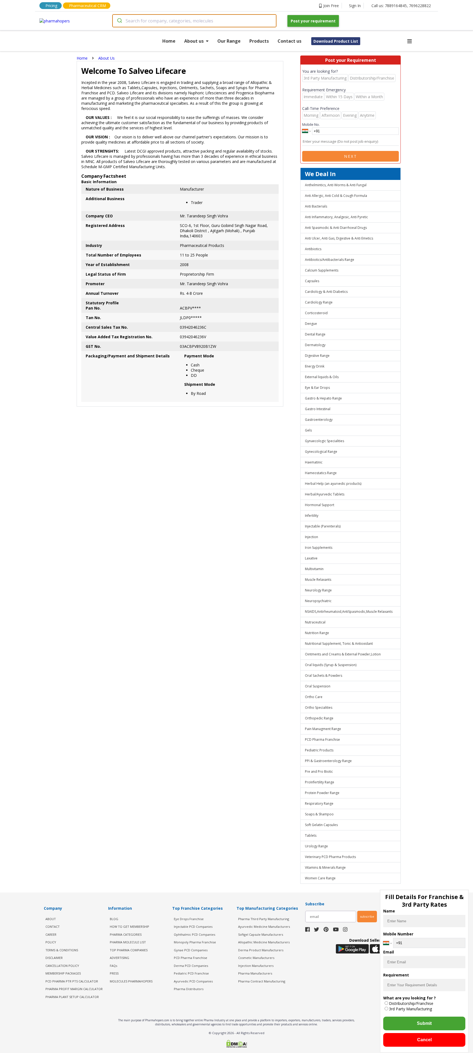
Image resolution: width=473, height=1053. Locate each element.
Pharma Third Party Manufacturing (263, 919)
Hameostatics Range (321, 473)
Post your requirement (313, 21)
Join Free (331, 5)
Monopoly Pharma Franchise (195, 942)
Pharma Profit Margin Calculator (74, 989)
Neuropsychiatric (318, 601)
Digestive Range (317, 355)
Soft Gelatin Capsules (321, 824)
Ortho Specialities (318, 707)
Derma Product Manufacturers (260, 950)
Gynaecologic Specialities (324, 441)
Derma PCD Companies (191, 966)
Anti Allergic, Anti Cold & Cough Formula (336, 195)
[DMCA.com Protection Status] (236, 1044)
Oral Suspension (317, 686)
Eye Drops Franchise (189, 919)
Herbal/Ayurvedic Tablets (324, 494)
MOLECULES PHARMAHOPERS (131, 981)
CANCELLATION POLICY (62, 966)
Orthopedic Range (319, 718)
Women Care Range (320, 878)
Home (168, 41)
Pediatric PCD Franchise (191, 973)
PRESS (114, 973)
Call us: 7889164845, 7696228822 (401, 5)
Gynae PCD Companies (190, 950)
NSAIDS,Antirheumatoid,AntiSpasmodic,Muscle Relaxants (349, 611)
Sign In (355, 5)
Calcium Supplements (321, 270)
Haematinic (313, 462)
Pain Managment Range (323, 729)
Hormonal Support (319, 505)
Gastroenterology (319, 419)
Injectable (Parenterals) (323, 526)
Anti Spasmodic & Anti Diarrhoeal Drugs (336, 227)
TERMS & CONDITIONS (61, 950)
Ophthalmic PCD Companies (194, 934)
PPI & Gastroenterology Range (328, 761)
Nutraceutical (315, 622)
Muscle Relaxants (318, 579)
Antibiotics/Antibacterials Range (329, 259)
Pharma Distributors (188, 989)
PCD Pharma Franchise (322, 739)
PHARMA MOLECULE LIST (128, 942)
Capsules (312, 281)
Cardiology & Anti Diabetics (326, 291)
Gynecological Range (321, 451)
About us (194, 41)
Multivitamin (314, 569)
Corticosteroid (316, 313)
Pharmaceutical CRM (87, 5)
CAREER (50, 934)
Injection (311, 537)
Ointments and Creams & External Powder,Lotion (343, 654)
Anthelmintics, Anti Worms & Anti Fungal (336, 185)
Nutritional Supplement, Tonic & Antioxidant (339, 643)
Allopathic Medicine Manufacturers (264, 942)
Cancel (424, 1039)
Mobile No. (311, 124)
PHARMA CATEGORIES (126, 934)
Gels (308, 430)
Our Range (229, 41)
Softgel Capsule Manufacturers (260, 934)
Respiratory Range (319, 803)
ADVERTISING (119, 958)
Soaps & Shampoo (319, 814)
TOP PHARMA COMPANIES (129, 950)
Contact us (289, 41)
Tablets (310, 835)
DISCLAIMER (54, 958)
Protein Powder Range (322, 793)
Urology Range (316, 846)
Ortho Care (313, 697)
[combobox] (194, 21)
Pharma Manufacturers (255, 973)
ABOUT (50, 919)
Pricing (51, 5)
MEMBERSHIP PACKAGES (63, 973)
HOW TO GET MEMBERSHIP (129, 926)
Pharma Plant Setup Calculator (72, 997)
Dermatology (315, 345)
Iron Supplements (318, 547)
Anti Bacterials (316, 206)
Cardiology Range (319, 302)
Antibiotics (313, 249)
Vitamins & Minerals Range (325, 867)
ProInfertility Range (319, 782)
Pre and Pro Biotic (319, 771)
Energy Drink (314, 366)
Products (259, 41)
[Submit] (119, 21)
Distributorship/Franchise (411, 1003)
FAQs (113, 966)
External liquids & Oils (322, 377)
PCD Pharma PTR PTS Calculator (71, 981)
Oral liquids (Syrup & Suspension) (330, 665)
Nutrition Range (317, 633)
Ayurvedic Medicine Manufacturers (264, 926)
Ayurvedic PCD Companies (193, 981)
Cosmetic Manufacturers (256, 958)
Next (350, 156)
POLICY (50, 942)
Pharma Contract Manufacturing (261, 981)
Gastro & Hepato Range (323, 398)
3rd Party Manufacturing (410, 1008)
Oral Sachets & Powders (323, 675)
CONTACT (52, 926)
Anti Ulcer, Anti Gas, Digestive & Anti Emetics (339, 238)
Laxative (311, 558)
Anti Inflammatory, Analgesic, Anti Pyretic (336, 217)
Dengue (311, 323)
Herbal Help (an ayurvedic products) (333, 483)
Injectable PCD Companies (193, 926)
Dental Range (315, 334)
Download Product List (335, 41)
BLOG (114, 919)
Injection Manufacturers (255, 966)
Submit (424, 1023)
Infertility (311, 515)
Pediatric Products (319, 750)
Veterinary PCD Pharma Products (330, 856)
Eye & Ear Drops (317, 387)
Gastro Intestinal (317, 409)
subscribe (367, 916)
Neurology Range (318, 590)
